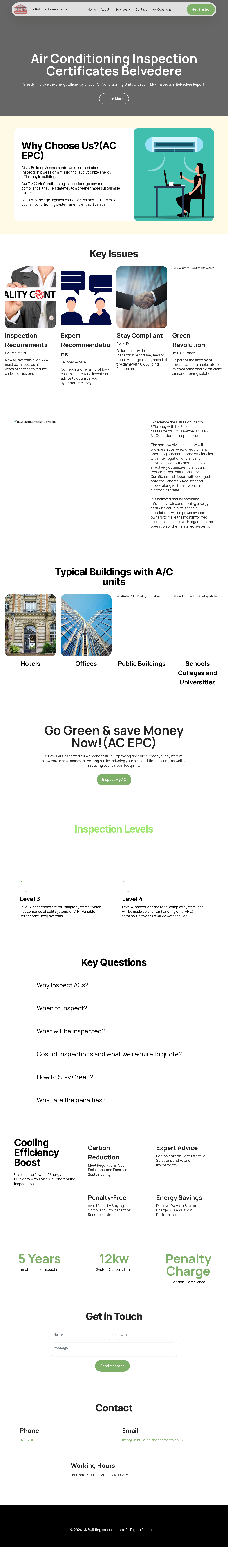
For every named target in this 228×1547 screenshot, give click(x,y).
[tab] (114, 985)
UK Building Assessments (49, 9)
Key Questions (161, 9)
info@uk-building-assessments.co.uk (152, 1439)
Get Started (201, 9)
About (105, 9)
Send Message (112, 1365)
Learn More (114, 98)
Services (121, 9)
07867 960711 (30, 1439)
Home (92, 9)
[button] (114, 985)
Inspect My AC (114, 779)
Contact (141, 9)
